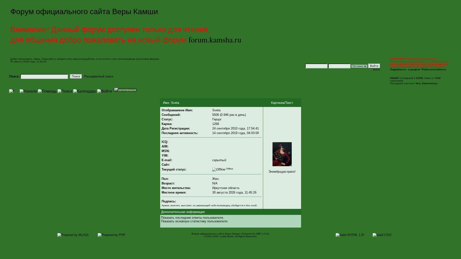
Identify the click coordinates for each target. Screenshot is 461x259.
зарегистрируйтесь (84, 59)
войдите (62, 59)
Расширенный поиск (98, 76)
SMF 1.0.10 (262, 233)
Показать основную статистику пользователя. (194, 221)
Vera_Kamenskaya (426, 83)
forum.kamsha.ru (214, 39)
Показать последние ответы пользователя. (192, 217)
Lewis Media (227, 236)
